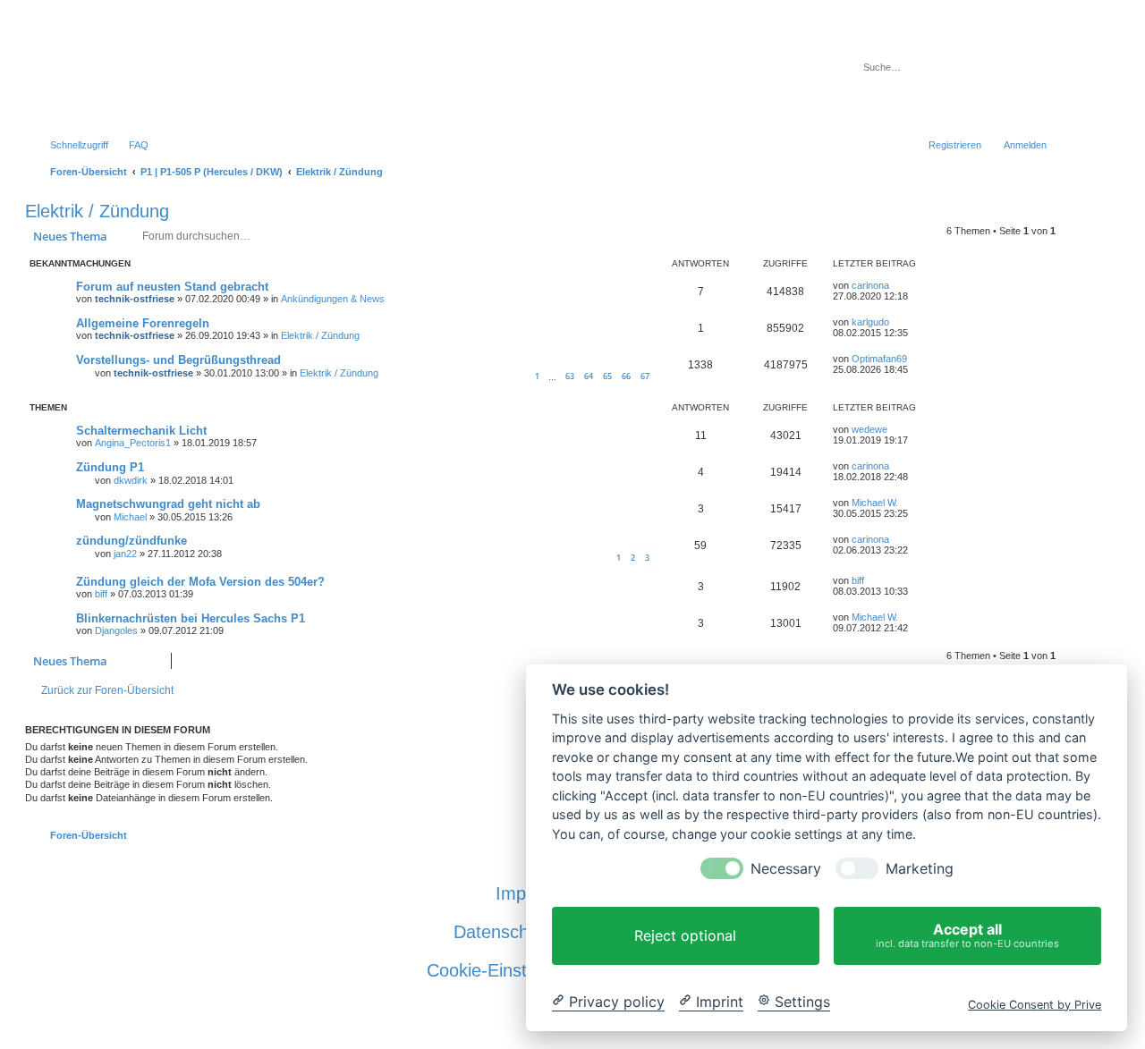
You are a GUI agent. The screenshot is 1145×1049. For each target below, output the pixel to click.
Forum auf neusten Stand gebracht (172, 286)
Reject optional (685, 935)
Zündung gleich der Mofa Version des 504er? (200, 581)
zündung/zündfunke (131, 540)
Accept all (967, 935)
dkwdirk (131, 480)
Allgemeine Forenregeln (142, 323)
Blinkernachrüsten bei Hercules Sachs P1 (190, 618)
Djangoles (116, 630)
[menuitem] (130, 145)
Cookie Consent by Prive (1034, 1004)
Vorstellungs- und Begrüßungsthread (178, 360)
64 (588, 376)
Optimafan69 (879, 358)
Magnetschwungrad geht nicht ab (168, 504)
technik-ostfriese (134, 298)
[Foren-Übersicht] (365, 75)
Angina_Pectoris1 (133, 442)
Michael (130, 517)
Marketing (920, 868)
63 (569, 376)
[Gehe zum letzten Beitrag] (897, 285)
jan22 (125, 553)
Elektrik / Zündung (97, 211)
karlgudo (870, 322)
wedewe (869, 429)
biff (101, 593)
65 (607, 376)
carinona (870, 285)
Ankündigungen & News (333, 298)
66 (626, 376)
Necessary (786, 868)
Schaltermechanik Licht (141, 430)
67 (644, 376)
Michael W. (875, 502)
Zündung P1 (110, 467)
